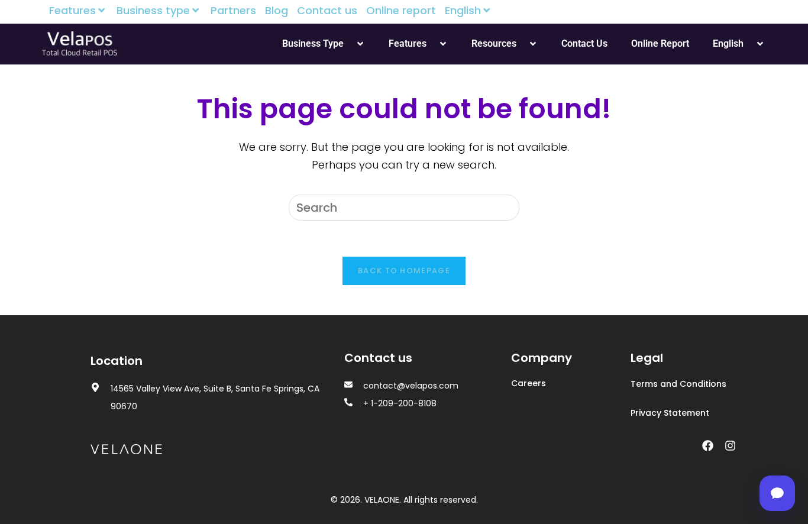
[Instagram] (730, 446)
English (463, 11)
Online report (401, 11)
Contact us (327, 11)
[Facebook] (707, 446)
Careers (528, 383)
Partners (233, 11)
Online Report (660, 43)
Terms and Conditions (678, 384)
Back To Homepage (404, 270)
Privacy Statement (670, 413)
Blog (276, 11)
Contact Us (584, 43)
